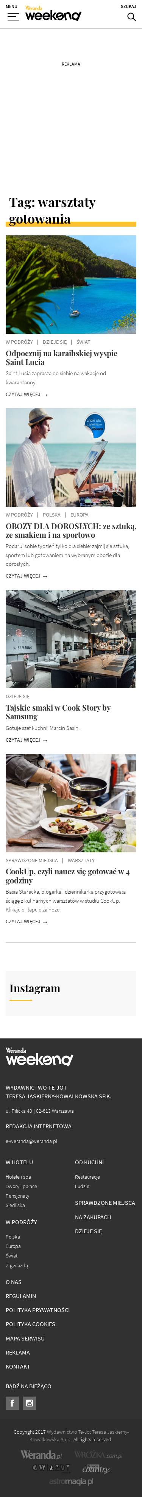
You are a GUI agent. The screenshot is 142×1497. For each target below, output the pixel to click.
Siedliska (15, 1205)
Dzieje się (88, 1231)
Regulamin (21, 1296)
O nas (14, 1282)
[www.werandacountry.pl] (96, 1469)
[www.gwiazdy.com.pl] (51, 1469)
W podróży (21, 1222)
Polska (13, 1236)
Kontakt (18, 1366)
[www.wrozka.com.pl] (98, 1455)
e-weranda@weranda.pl (31, 1141)
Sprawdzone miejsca (105, 1203)
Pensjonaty (17, 1195)
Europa (13, 1246)
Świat (11, 1255)
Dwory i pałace (21, 1186)
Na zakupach (93, 1217)
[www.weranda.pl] (41, 1455)
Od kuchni (89, 1162)
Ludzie (82, 1186)
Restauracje (87, 1177)
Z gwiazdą (17, 1265)
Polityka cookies (30, 1324)
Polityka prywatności (38, 1310)
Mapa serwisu (25, 1338)
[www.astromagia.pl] (71, 1482)
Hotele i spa (18, 1177)
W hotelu (19, 1162)
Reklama (18, 1352)
